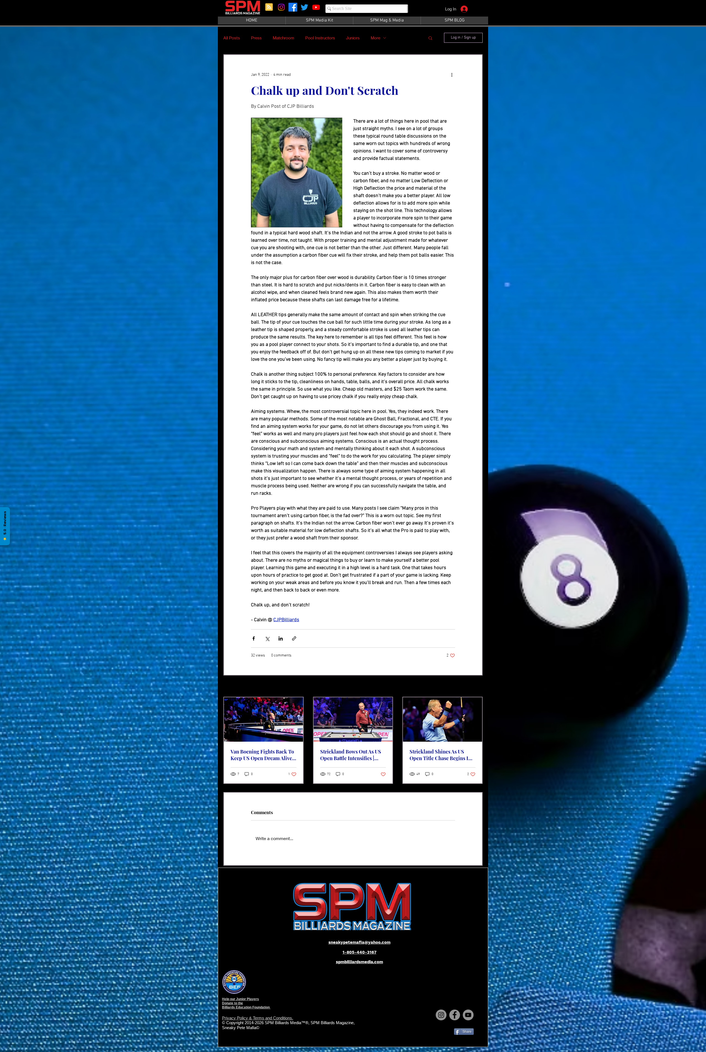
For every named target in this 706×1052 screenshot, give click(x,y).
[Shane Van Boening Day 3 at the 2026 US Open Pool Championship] (263, 719)
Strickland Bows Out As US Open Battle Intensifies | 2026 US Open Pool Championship (350, 755)
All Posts (231, 37)
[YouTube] (468, 1015)
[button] (430, 38)
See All (477, 686)
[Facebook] (292, 7)
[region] (243, 10)
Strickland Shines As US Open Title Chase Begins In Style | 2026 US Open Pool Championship (440, 755)
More (375, 37)
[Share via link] (294, 638)
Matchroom (283, 37)
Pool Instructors (320, 37)
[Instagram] (281, 7)
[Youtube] (316, 7)
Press (256, 37)
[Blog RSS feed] (269, 7)
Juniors (353, 37)
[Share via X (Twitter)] (267, 638)
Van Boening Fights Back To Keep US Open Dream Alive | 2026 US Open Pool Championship (263, 755)
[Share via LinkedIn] (280, 638)
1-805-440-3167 (359, 952)
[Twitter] (304, 7)
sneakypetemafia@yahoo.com (359, 942)
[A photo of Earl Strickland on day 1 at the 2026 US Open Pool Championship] (442, 719)
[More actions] (451, 74)
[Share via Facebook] (253, 638)
